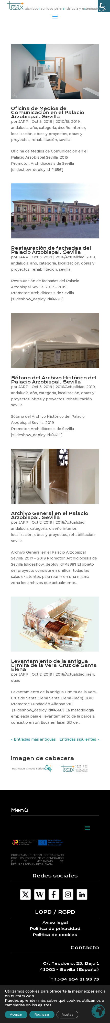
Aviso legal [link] (55, 922)
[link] (104, 6)
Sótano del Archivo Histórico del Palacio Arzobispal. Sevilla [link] (53, 379)
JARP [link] (23, 121)
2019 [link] (75, 121)
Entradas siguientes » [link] (79, 739)
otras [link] (15, 680)
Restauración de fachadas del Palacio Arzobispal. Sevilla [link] (51, 250)
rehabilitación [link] (44, 139)
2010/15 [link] (62, 121)
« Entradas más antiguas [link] (33, 739)
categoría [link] (47, 127)
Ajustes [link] (67, 1014)
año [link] (33, 127)
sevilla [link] (64, 139)
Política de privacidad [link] (55, 928)
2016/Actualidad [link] (70, 257)
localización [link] (21, 133)
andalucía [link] (19, 127)
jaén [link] (90, 674)
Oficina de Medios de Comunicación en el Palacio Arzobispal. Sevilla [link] (47, 112)
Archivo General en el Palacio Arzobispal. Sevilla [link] (49, 515)
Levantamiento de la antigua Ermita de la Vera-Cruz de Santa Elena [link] (54, 665)
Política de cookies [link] (55, 934)
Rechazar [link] (42, 1014)
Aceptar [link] (16, 1014)
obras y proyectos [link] (50, 133)
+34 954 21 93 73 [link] (79, 979)
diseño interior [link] (71, 127)
